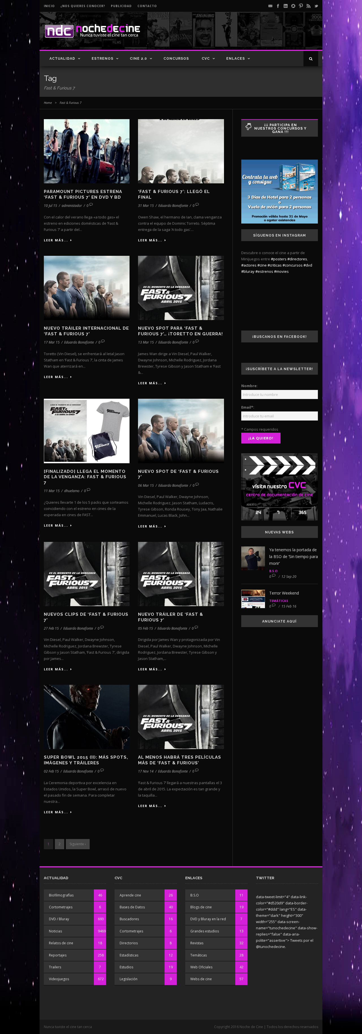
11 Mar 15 (52, 490)
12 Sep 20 (288, 576)
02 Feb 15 (51, 771)
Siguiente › (78, 844)
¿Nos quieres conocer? (83, 6)
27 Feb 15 (51, 628)
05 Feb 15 (145, 628)
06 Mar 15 (146, 485)
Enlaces (235, 59)
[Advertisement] (252, 36)
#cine (262, 265)
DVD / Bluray (59, 919)
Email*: (247, 407)
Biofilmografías (61, 895)
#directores (297, 258)
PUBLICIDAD (121, 6)
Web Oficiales (201, 967)
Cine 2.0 (138, 59)
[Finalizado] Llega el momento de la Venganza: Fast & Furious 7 (85, 477)
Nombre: (249, 385)
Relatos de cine (61, 943)
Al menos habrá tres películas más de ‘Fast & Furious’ (179, 760)
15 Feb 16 (288, 606)
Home (48, 102)
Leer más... (56, 240)
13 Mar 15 (146, 342)
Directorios (129, 943)
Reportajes (57, 955)
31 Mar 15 (146, 205)
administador (72, 205)
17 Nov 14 (146, 771)
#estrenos (264, 271)
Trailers (55, 967)
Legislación (128, 979)
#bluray (248, 271)
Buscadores (129, 919)
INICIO (49, 6)
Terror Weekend (284, 593)
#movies (281, 271)
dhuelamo (71, 490)
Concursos (176, 59)
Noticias (55, 931)
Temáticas (278, 600)
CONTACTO (147, 6)
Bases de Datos (132, 907)
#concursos (293, 265)
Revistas (196, 943)
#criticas (275, 265)
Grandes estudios (204, 931)
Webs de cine (201, 979)
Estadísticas (129, 955)
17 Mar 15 (52, 342)
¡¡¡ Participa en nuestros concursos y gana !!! (280, 128)
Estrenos (102, 59)
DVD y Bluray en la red (208, 919)
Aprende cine (130, 895)
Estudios (126, 967)
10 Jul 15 (50, 205)
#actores (249, 265)
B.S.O (273, 571)
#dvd (307, 265)
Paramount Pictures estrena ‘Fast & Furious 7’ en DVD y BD (83, 194)
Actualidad (62, 59)
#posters (278, 258)
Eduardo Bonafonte (173, 205)
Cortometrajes (60, 907)
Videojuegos (59, 979)
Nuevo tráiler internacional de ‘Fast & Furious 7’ (86, 331)
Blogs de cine (201, 907)
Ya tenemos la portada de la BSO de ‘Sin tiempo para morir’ (293, 556)
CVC (206, 59)
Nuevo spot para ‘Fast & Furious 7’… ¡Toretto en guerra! (180, 331)
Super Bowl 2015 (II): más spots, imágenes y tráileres (86, 760)
